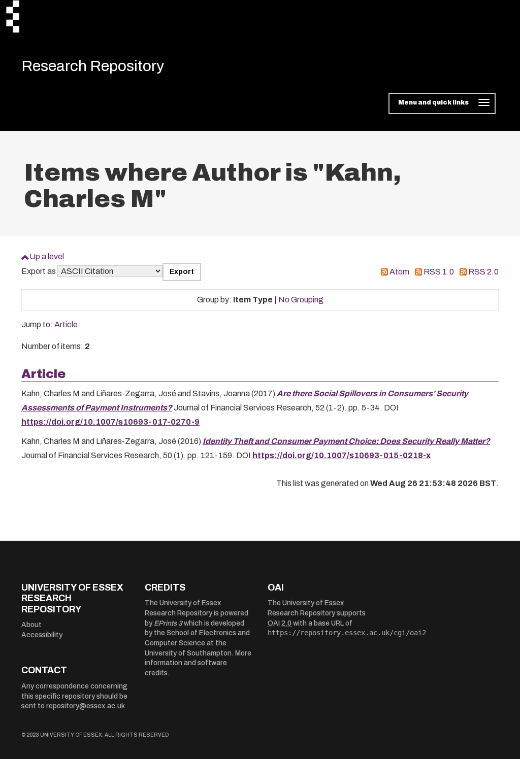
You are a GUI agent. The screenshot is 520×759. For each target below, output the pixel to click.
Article (66, 324)
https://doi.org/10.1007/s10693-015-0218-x (341, 455)
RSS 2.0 (483, 271)
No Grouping (300, 299)
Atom (399, 271)
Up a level (46, 256)
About (31, 625)
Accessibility (41, 635)
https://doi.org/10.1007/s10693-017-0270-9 (110, 422)
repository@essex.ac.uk (85, 706)
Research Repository (92, 66)
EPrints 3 (168, 623)
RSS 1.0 (439, 271)
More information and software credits (198, 663)
